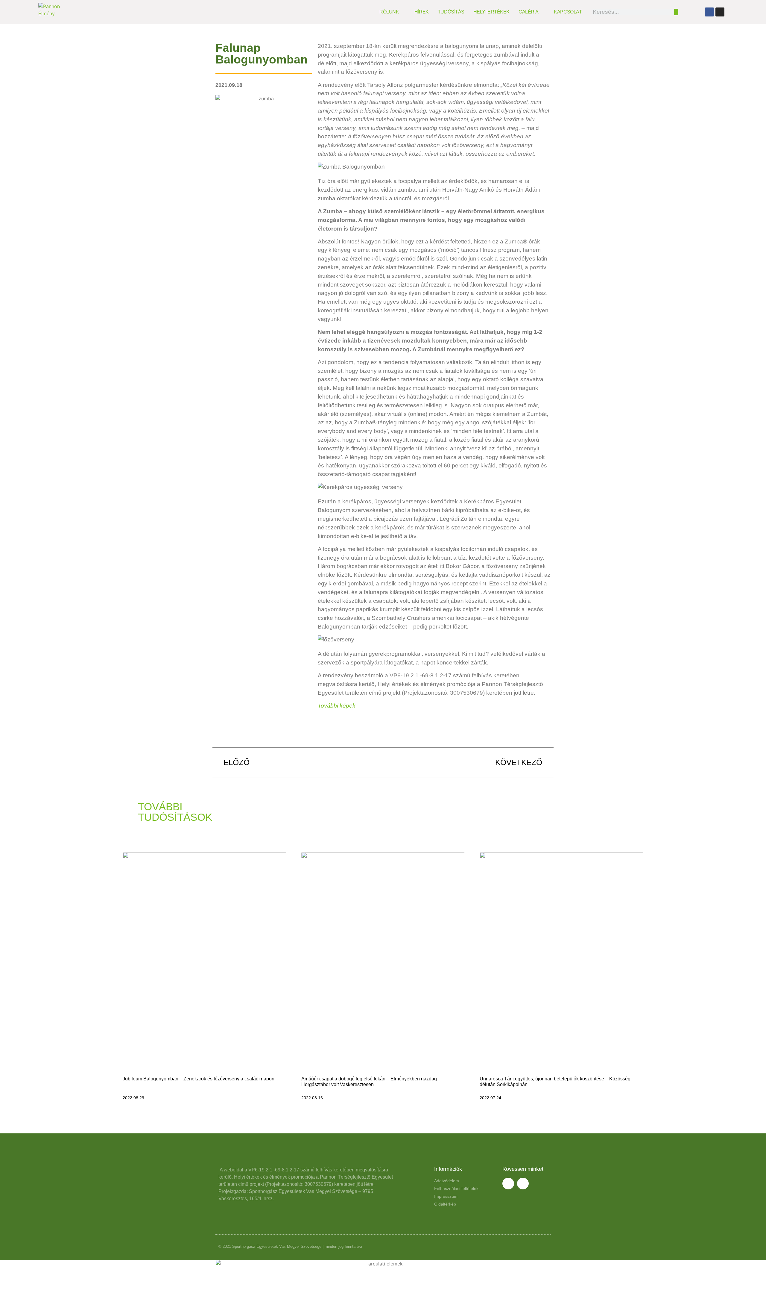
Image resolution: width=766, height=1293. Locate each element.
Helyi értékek (491, 11)
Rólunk (389, 11)
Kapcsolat (568, 11)
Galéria (529, 11)
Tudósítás (451, 11)
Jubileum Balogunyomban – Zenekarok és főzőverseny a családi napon (198, 1078)
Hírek (421, 11)
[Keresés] (676, 12)
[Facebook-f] (508, 1183)
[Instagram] (719, 11)
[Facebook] (709, 11)
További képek (336, 705)
